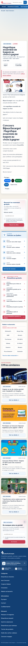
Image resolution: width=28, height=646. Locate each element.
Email (6, 184)
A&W (8, 335)
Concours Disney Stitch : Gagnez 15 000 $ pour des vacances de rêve (13, 462)
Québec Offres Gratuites (7, 569)
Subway (8, 343)
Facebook (7, 180)
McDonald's (8, 331)
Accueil (4, 6)
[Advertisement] (14, 26)
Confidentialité (5, 607)
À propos (4, 599)
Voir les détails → (14, 400)
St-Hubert (20, 343)
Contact (3, 603)
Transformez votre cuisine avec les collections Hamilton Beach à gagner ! (14, 501)
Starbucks (20, 351)
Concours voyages (6, 636)
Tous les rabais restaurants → (10, 355)
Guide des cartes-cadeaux (9, 633)
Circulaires (4, 588)
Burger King (20, 331)
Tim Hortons (8, 339)
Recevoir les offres (14, 224)
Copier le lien (13, 184)
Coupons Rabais (6, 584)
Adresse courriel (8, 212)
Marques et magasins (7, 614)
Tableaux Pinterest (19, 569)
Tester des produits (7, 629)
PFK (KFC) (20, 339)
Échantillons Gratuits (13, 6)
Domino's (8, 347)
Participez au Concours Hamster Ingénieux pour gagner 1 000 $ (13, 427)
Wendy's (20, 347)
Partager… (7, 188)
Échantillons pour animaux (9, 625)
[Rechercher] (25, 2)
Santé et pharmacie (7, 622)
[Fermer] (24, 522)
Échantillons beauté (7, 618)
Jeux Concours (10, 10)
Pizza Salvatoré (8, 351)
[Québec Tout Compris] (6, 2)
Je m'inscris (14, 541)
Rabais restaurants (7, 591)
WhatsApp (18, 180)
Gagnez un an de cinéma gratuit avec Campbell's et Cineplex (13, 390)
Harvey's (20, 335)
